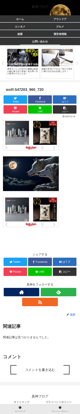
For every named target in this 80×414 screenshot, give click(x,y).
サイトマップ (21, 402)
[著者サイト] (21, 292)
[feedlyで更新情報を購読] (58, 292)
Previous (3, 63)
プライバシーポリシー (59, 402)
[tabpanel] (22, 63)
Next (77, 63)
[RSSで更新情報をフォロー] (40, 302)
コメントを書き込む (40, 370)
